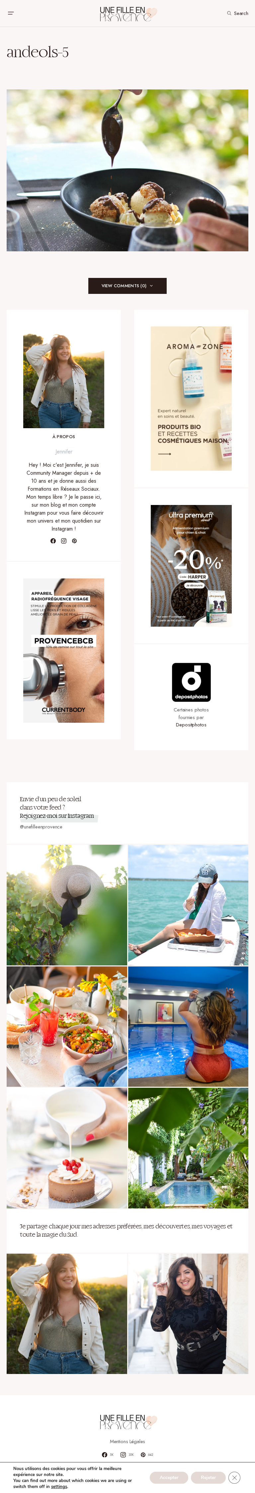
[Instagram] (63, 541)
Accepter (169, 1477)
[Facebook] (53, 541)
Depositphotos (191, 724)
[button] (11, 13)
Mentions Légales (127, 1441)
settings (59, 1487)
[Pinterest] (74, 541)
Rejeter (208, 1477)
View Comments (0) (124, 286)
